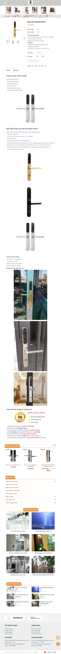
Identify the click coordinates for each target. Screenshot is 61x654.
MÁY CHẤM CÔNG (10, 499)
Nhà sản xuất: (30, 29)
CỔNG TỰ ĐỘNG (10, 496)
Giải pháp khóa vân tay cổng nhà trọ (43, 553)
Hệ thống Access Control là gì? (18, 575)
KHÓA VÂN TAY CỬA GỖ (12, 484)
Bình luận (15, 70)
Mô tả (8, 70)
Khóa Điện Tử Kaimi (16, 16)
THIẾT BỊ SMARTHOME (11, 502)
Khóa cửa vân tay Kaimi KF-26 (13, 465)
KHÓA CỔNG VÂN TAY (11, 493)
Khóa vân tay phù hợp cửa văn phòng (18, 553)
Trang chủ (7, 16)
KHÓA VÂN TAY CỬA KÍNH (12, 487)
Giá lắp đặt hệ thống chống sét (43, 531)
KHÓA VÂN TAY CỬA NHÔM (12, 490)
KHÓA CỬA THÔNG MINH (12, 481)
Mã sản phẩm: (31, 32)
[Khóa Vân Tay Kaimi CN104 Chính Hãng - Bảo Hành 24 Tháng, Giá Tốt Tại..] (8, 10)
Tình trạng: (30, 52)
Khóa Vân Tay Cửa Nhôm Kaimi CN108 (30, 465)
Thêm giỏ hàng (34, 61)
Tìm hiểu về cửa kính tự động (18, 531)
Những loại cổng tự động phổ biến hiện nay (43, 575)
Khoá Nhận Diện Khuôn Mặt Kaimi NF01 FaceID (48, 465)
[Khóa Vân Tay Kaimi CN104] (30, 3)
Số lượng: (29, 56)
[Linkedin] (39, 66)
